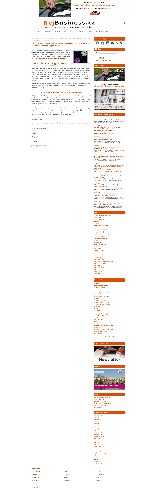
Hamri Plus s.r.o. (98, 415)
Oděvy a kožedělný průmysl (101, 314)
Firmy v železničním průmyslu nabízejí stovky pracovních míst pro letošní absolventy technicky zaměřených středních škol (109, 167)
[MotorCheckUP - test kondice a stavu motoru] (109, 88)
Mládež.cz (96, 423)
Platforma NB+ (100, 474)
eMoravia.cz (97, 419)
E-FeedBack (34, 474)
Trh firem (79, 31)
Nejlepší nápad (97, 446)
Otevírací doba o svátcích (100, 399)
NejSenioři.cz (97, 431)
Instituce (96, 308)
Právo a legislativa (98, 319)
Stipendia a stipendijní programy (102, 405)
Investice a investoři (99, 233)
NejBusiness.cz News (101, 344)
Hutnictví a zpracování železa (101, 302)
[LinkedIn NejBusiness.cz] (107, 44)
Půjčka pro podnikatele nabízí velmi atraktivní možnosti (109, 120)
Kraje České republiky (99, 397)
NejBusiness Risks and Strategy (101, 275)
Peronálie (96, 221)
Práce (89, 31)
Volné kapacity (97, 252)
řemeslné (101, 403)
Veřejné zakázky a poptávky (101, 225)
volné (109, 403)
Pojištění (96, 240)
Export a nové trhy (99, 231)
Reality (95, 321)
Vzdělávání (66, 477)
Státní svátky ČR (109, 397)
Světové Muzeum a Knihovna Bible (102, 454)
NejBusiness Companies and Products (103, 261)
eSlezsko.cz (96, 421)
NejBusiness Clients (99, 259)
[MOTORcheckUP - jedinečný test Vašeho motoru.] (78, 16)
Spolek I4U (96, 442)
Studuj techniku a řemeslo (100, 452)
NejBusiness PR (97, 273)
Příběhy (57, 31)
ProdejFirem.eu (98, 432)
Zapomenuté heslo (106, 60)
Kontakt (98, 471)
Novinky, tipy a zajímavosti (47, 38)
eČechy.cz (96, 417)
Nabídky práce (98, 217)
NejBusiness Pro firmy (99, 258)
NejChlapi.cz (97, 429)
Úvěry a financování (99, 250)
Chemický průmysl (98, 306)
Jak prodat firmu (98, 407)
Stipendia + (96, 450)
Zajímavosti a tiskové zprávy (103, 115)
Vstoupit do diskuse (36, 147)
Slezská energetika (98, 463)
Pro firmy (98, 31)
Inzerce (98, 477)
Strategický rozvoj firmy (100, 244)
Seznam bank (97, 401)
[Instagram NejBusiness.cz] (102, 44)
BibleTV (96, 459)
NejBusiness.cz (97, 427)
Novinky (48, 31)
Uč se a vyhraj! (98, 248)
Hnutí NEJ (96, 461)
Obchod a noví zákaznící (100, 238)
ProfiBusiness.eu (98, 434)
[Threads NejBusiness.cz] (112, 44)
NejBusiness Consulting (100, 265)
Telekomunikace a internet (100, 331)
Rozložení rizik (97, 242)
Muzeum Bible (35, 483)
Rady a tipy (68, 31)
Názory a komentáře (99, 219)
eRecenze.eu (97, 444)
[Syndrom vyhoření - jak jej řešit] (109, 110)
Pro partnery (99, 483)
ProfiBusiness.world (99, 436)
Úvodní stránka (35, 38)
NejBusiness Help (98, 269)
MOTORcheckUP (98, 425)
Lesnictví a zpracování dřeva (101, 312)
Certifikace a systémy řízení (101, 229)
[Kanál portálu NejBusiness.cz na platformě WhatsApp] (117, 44)
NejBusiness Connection (100, 263)
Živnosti (96, 403)
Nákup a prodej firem (99, 236)
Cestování (96, 289)
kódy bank (103, 401)
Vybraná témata (99, 280)
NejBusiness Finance (99, 267)
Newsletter (66, 483)
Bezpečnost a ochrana (99, 287)
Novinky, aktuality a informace (102, 215)
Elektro (95, 295)
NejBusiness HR (98, 271)
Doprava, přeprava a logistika (101, 293)
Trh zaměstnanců (98, 246)
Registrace (97, 60)
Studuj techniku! (35, 477)
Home (39, 31)
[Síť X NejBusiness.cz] (121, 44)
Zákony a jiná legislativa (100, 254)
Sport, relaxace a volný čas (100, 323)
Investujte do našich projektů (102, 235)
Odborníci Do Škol (98, 448)
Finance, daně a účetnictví (100, 300)
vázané (106, 403)
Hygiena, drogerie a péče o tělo (102, 304)
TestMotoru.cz (97, 438)
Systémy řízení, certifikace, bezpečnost (103, 329)
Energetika (96, 298)
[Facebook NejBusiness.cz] (97, 44)
